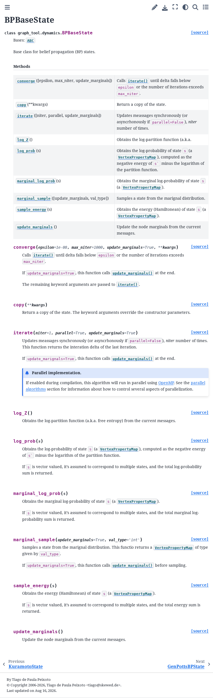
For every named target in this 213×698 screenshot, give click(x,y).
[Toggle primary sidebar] (7, 7)
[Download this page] (165, 7)
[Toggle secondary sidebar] (206, 7)
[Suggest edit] (154, 7)
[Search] (195, 7)
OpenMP (166, 383)
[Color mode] (185, 7)
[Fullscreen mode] (175, 7)
